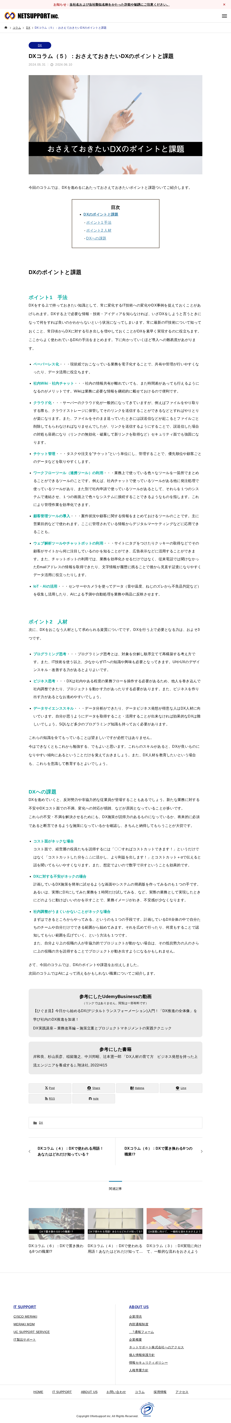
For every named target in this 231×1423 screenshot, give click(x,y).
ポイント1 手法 (98, 222)
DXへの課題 (96, 238)
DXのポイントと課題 (100, 214)
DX (40, 45)
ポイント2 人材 (98, 230)
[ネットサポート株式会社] (31, 16)
